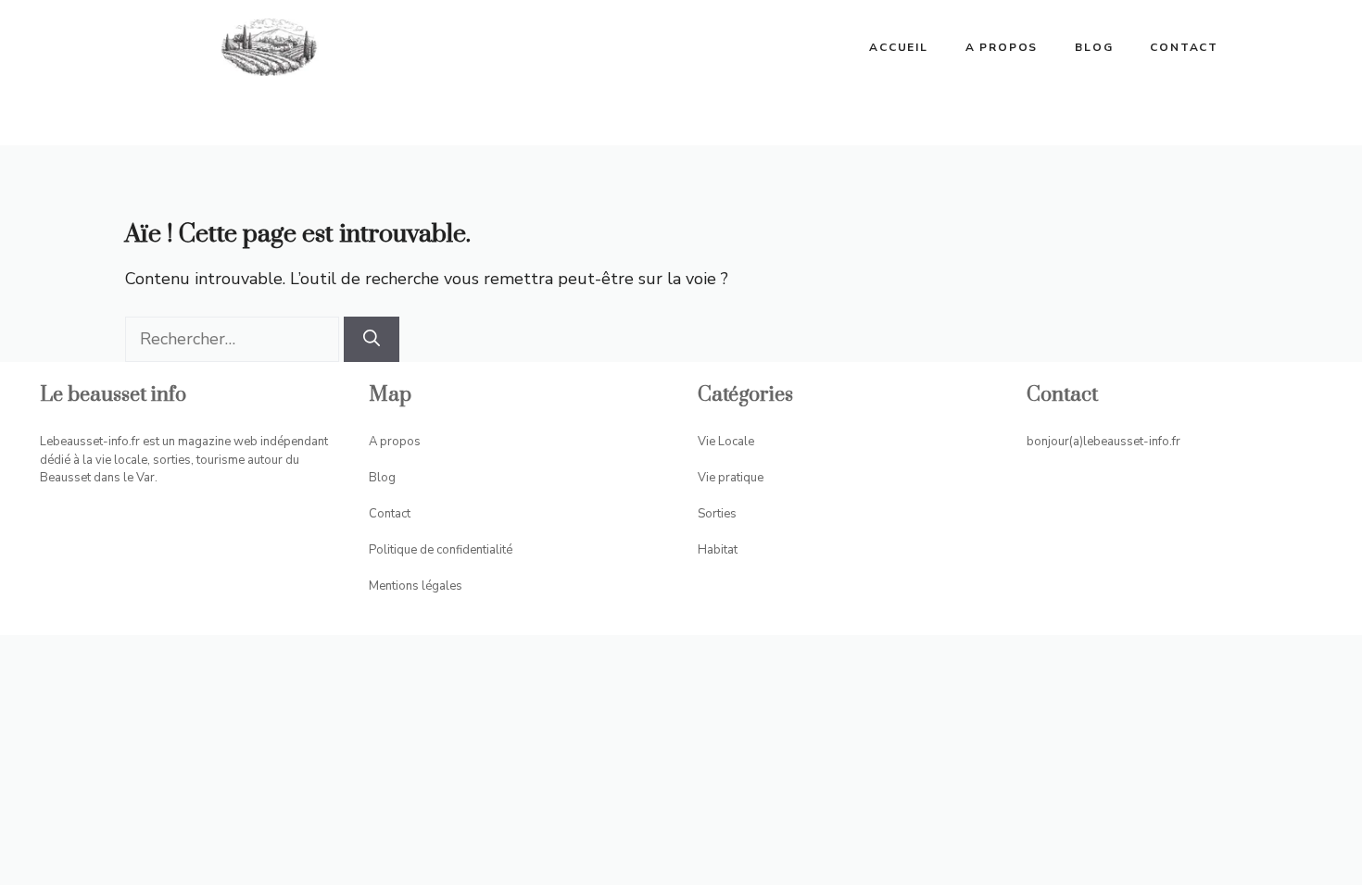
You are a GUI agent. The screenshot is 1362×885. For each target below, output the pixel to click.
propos (400, 441)
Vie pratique (730, 477)
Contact (1184, 47)
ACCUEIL (898, 47)
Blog (1094, 47)
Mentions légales (415, 586)
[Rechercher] (371, 339)
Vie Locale (726, 441)
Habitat (718, 550)
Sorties (717, 513)
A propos (1001, 47)
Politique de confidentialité (440, 550)
